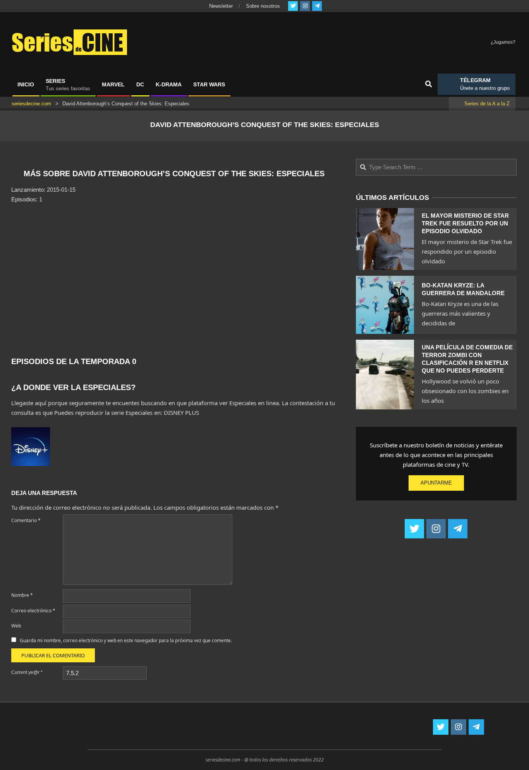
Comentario (26, 520)
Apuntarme (436, 483)
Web (16, 625)
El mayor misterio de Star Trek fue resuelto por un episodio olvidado (465, 223)
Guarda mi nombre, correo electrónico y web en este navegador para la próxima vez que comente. (126, 640)
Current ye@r (27, 672)
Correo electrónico (33, 610)
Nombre (22, 595)
